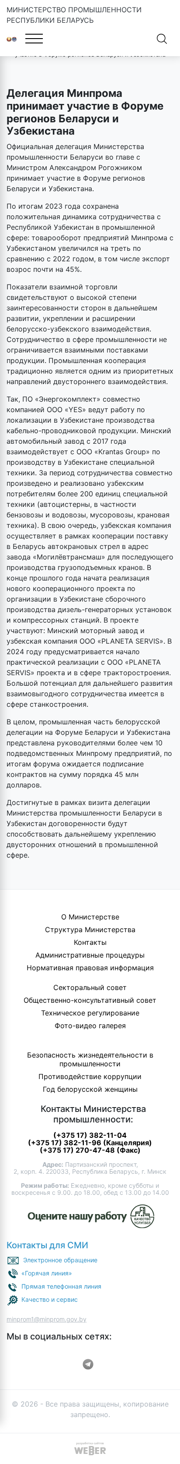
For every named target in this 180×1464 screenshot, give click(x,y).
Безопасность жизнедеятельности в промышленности (90, 1059)
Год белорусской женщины (90, 1089)
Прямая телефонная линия (61, 1286)
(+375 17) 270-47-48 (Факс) (90, 1150)
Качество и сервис (49, 1299)
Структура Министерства (90, 929)
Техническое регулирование (90, 1012)
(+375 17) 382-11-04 (90, 1135)
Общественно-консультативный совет (90, 1000)
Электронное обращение (60, 1260)
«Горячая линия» (46, 1273)
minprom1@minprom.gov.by (47, 1319)
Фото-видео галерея (90, 1025)
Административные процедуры (90, 955)
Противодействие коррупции (90, 1076)
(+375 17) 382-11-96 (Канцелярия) (90, 1142)
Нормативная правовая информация (90, 967)
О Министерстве (90, 916)
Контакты (90, 942)
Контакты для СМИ (47, 1245)
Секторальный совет (90, 987)
